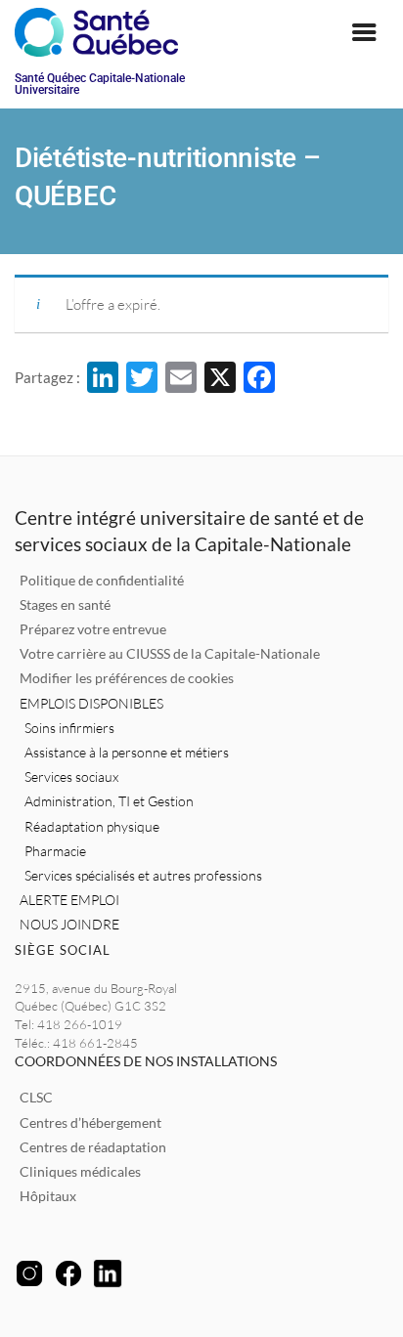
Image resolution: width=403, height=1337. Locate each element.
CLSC (36, 1097)
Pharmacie (55, 850)
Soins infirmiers (69, 727)
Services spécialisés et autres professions (143, 875)
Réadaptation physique (91, 826)
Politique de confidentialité (102, 580)
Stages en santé (65, 604)
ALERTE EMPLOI (69, 899)
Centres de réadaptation (93, 1147)
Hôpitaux (48, 1195)
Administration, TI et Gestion (109, 801)
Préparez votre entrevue (93, 629)
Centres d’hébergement (90, 1122)
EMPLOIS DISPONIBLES (91, 703)
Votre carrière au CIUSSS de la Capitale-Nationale (170, 653)
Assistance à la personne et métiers (126, 752)
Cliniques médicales (80, 1171)
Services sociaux (71, 776)
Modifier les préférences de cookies (127, 677)
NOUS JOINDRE (69, 924)
